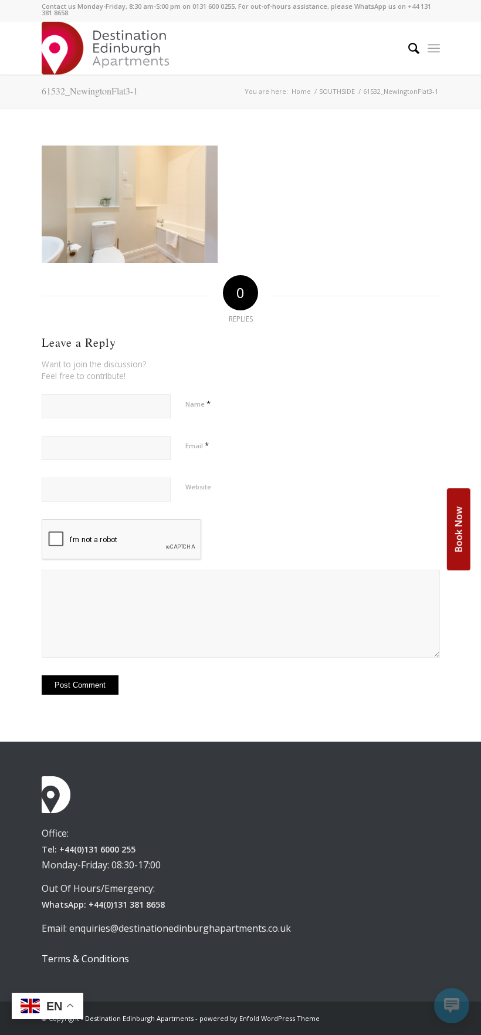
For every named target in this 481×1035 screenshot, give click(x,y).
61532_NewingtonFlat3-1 (90, 90)
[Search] (408, 48)
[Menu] (434, 48)
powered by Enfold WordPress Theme (259, 1018)
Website (198, 486)
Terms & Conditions (85, 958)
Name (198, 403)
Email (197, 445)
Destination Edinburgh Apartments (139, 1018)
